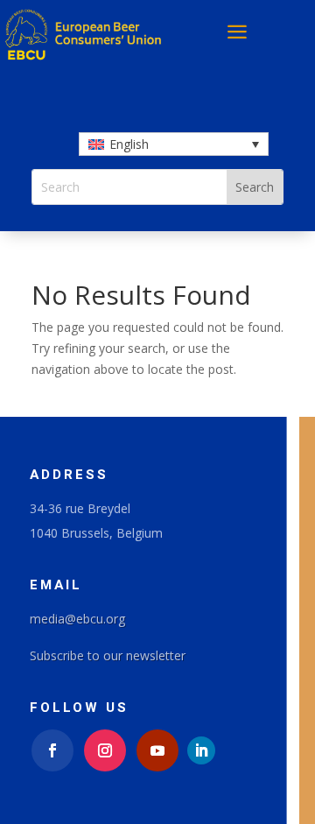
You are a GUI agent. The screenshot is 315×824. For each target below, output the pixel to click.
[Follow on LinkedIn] (201, 750)
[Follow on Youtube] (157, 750)
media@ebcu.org (77, 618)
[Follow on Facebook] (53, 750)
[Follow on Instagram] (105, 750)
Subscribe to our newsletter (108, 655)
